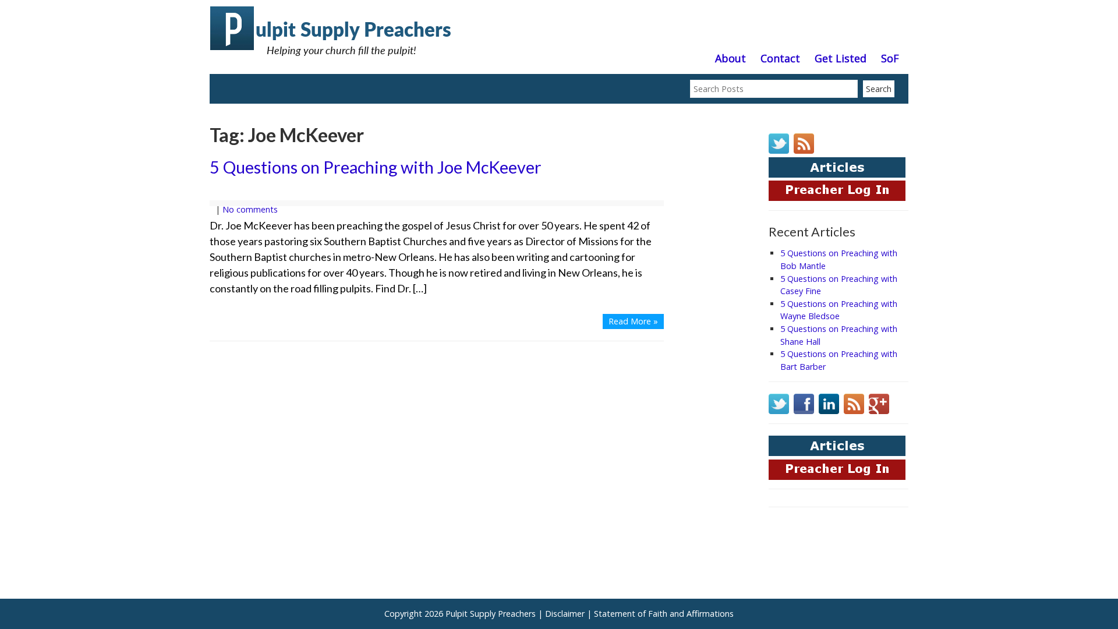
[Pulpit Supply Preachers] (332, 60)
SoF (890, 58)
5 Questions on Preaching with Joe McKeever (376, 167)
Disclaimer (565, 613)
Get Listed (840, 58)
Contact (780, 58)
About (730, 58)
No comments (250, 209)
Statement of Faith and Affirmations (664, 613)
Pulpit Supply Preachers (490, 613)
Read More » (633, 321)
